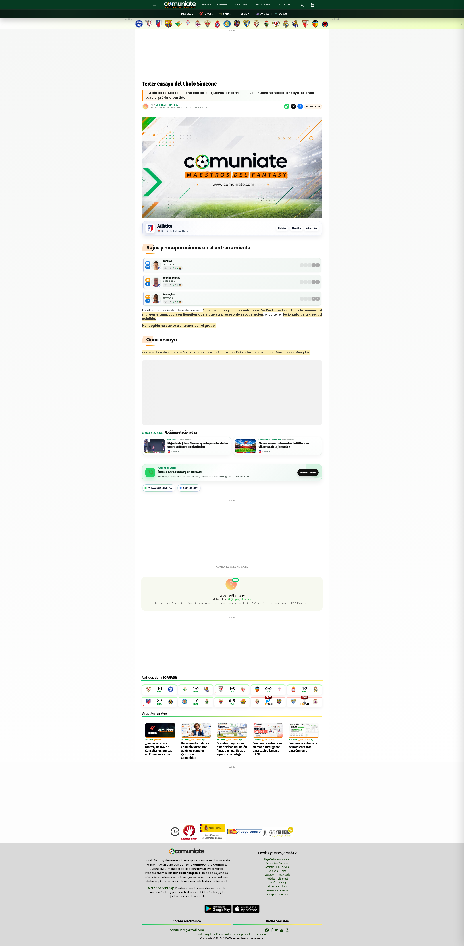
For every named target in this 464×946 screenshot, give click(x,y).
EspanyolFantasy (167, 105)
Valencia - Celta (277, 871)
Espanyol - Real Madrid (277, 874)
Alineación (311, 228)
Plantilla (296, 228)
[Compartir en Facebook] (300, 106)
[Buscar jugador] (302, 4)
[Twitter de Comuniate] (277, 930)
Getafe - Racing (277, 882)
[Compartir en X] (293, 106)
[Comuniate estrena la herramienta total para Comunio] (304, 730)
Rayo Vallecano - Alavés (277, 859)
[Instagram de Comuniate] (287, 930)
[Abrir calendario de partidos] (312, 4)
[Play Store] (218, 908)
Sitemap (238, 934)
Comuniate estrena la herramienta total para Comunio (303, 747)
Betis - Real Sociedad (277, 863)
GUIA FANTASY (190, 488)
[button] (313, 106)
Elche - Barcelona (277, 886)
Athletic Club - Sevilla (277, 867)
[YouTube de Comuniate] (282, 930)
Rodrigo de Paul (171, 277)
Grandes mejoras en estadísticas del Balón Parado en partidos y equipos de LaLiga (232, 748)
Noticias (282, 228)
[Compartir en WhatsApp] (286, 106)
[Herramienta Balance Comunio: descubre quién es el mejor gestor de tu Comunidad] (196, 730)
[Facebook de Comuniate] (272, 930)
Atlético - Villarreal (277, 878)
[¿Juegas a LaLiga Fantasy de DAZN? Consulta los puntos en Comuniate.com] (160, 730)
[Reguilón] (156, 265)
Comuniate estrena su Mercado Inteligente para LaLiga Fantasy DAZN (267, 748)
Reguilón (167, 261)
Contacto (261, 934)
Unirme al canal (308, 472)
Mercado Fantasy (161, 888)
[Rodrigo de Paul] (156, 282)
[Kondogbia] (156, 299)
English (249, 934)
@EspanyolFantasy (240, 599)
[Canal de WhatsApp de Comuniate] (267, 930)
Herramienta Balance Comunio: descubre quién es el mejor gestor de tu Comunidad (195, 750)
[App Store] (246, 908)
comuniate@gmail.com (187, 930)
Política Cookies (222, 934)
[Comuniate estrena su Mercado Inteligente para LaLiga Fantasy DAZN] (268, 730)
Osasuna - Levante (277, 890)
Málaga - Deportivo (277, 894)
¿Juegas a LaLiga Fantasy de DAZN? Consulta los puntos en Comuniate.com (158, 748)
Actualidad (160, 488)
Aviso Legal (204, 934)
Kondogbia (169, 294)
